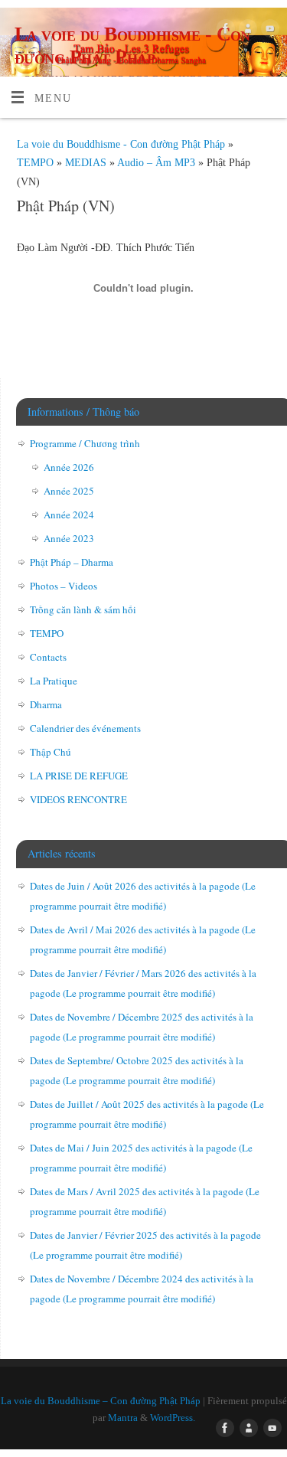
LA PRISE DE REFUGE (79, 775)
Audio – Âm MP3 (157, 162)
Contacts (48, 657)
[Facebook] (224, 31)
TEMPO (37, 162)
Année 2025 (69, 491)
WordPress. (172, 1417)
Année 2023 (69, 538)
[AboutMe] (246, 31)
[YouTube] (268, 31)
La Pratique (53, 681)
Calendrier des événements (85, 728)
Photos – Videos (63, 586)
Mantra (123, 1417)
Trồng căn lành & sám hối (83, 609)
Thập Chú (50, 752)
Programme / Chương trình (85, 443)
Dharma (46, 704)
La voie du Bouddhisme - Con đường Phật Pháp (132, 45)
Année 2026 (69, 467)
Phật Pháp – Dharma (71, 562)
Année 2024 (69, 514)
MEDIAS (87, 162)
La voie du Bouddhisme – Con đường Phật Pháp (101, 1400)
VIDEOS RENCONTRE (78, 799)
